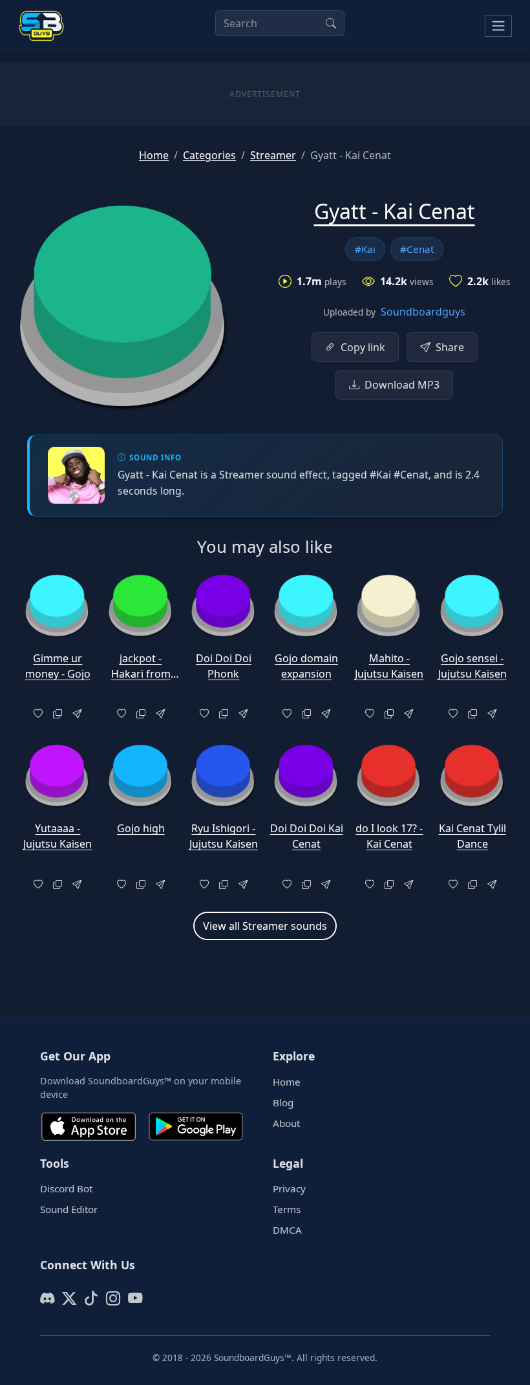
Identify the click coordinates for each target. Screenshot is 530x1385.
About (286, 1123)
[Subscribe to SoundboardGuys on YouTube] (135, 1298)
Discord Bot (66, 1188)
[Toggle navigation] (498, 26)
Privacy (289, 1188)
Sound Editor (69, 1209)
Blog (283, 1102)
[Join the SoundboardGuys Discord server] (47, 1298)
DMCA (287, 1229)
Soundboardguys (423, 312)
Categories (209, 155)
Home (154, 155)
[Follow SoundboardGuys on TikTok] (91, 1298)
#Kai (365, 248)
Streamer (273, 155)
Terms (287, 1209)
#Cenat (417, 248)
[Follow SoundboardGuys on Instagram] (113, 1298)
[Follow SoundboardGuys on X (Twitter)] (69, 1298)
